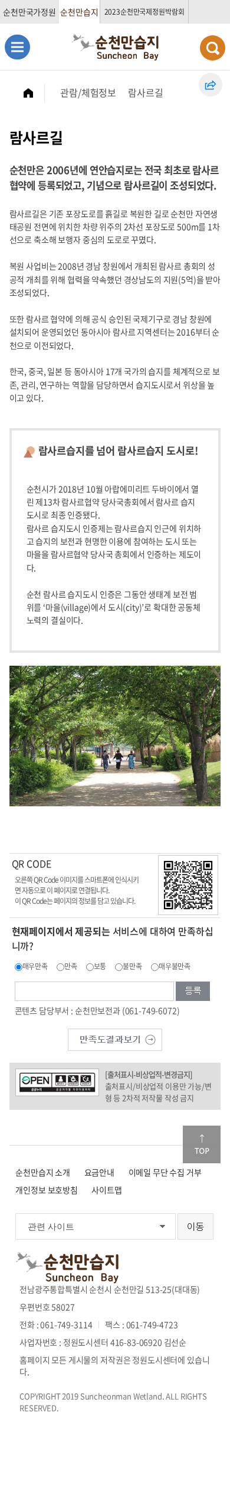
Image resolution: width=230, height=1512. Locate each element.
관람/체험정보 (88, 92)
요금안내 (99, 1172)
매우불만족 (174, 966)
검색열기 (212, 48)
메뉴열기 (17, 46)
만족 (70, 966)
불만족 (132, 966)
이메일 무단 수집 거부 (165, 1172)
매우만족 (35, 966)
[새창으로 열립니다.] (115, 1039)
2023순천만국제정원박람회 (144, 11)
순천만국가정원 (29, 12)
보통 (100, 966)
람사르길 (145, 92)
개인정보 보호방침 (46, 1190)
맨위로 (202, 1144)
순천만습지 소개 (42, 1172)
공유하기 (210, 84)
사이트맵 (106, 1190)
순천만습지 (79, 12)
